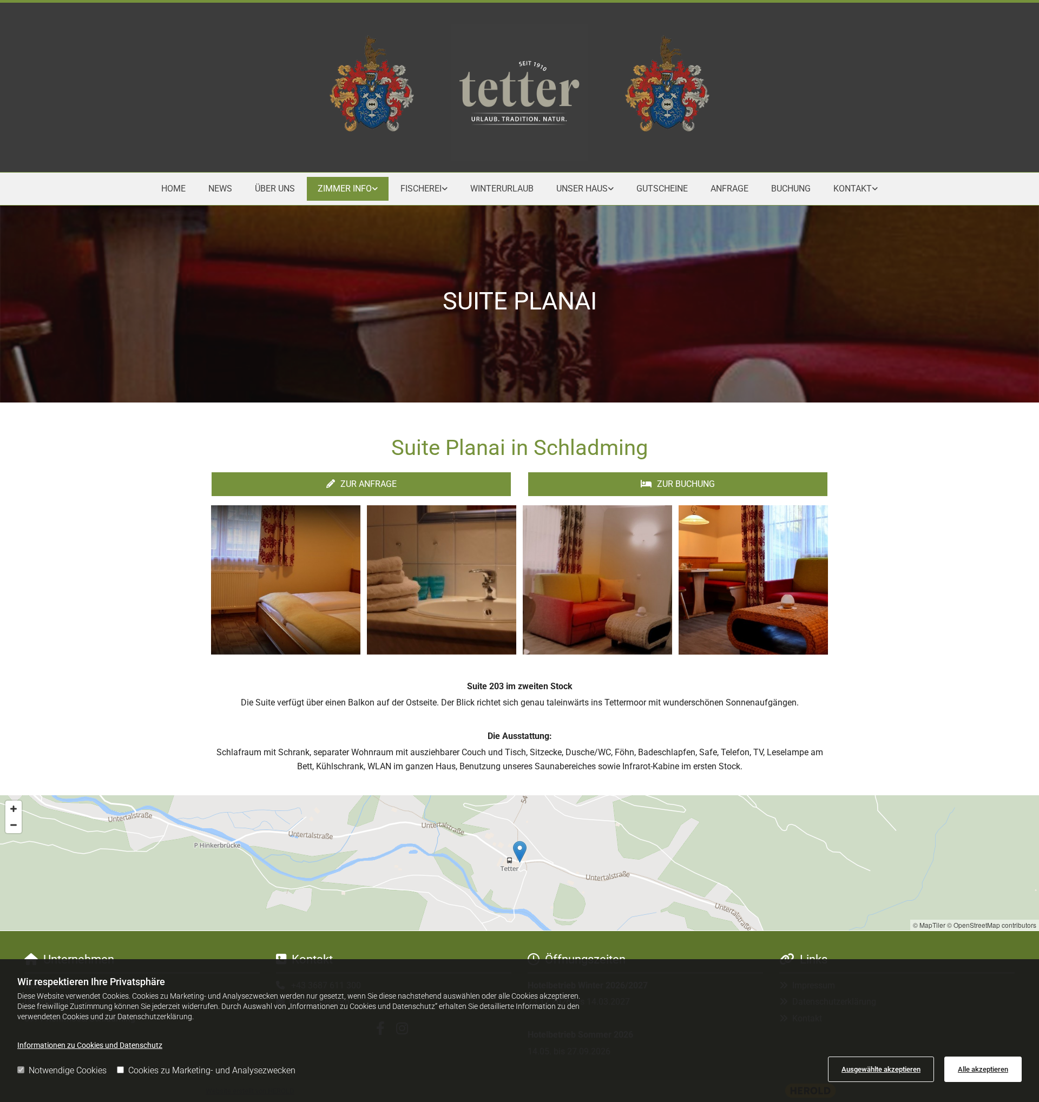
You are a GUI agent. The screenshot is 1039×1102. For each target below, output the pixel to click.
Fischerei (421, 188)
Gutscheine (662, 188)
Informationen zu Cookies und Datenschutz (89, 1045)
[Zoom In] (13, 809)
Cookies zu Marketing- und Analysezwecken (211, 1070)
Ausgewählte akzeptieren (880, 1069)
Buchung (791, 188)
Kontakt (852, 188)
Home (173, 188)
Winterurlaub (502, 188)
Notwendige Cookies (68, 1070)
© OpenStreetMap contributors (991, 924)
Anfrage (729, 188)
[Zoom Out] (13, 825)
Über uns (275, 188)
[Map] (519, 863)
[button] (361, 484)
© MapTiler (929, 924)
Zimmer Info (345, 188)
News (220, 188)
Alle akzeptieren (983, 1069)
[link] (347, 188)
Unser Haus (582, 188)
